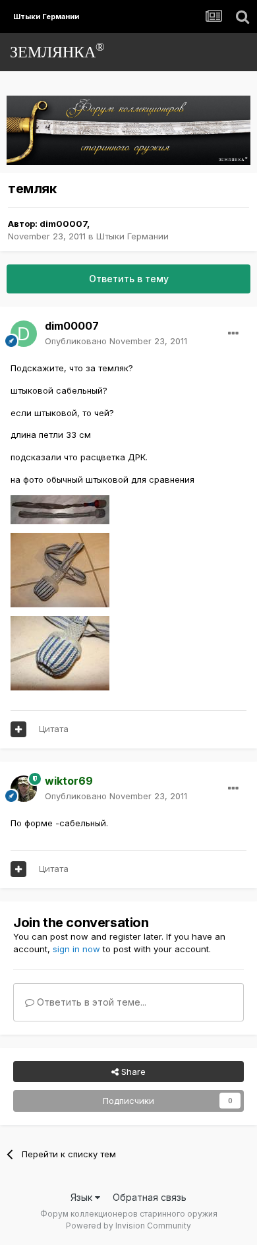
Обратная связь (149, 1197)
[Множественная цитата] (18, 729)
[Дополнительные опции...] (233, 334)
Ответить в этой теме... (90, 1002)
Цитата (54, 728)
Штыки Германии (132, 236)
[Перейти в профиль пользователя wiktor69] (24, 788)
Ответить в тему (129, 278)
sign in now (76, 949)
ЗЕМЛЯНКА (57, 50)
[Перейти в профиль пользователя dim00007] (24, 333)
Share (132, 1071)
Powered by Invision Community (128, 1225)
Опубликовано (116, 341)
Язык (83, 1197)
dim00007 (63, 223)
